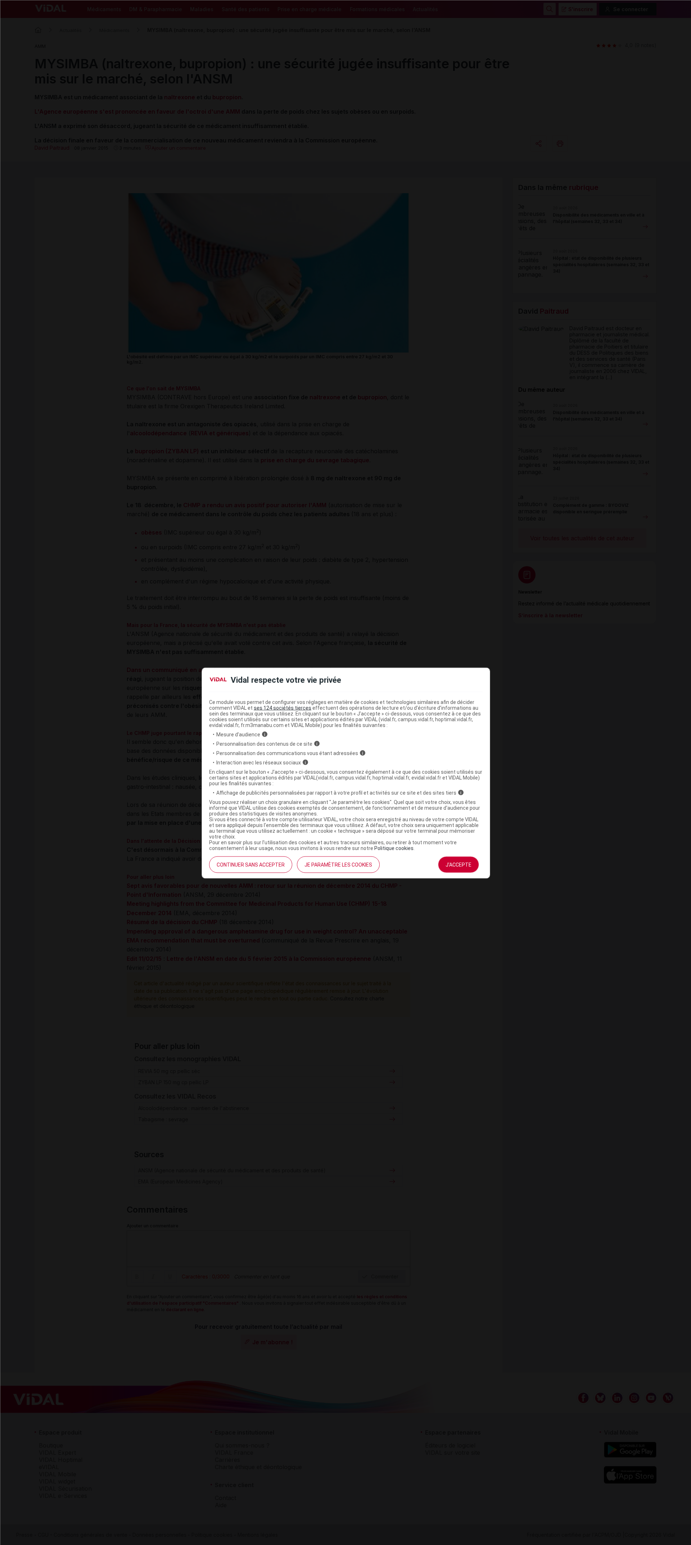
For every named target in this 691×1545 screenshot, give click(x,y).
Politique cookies (394, 848)
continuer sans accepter (251, 864)
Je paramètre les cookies (338, 864)
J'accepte (458, 864)
